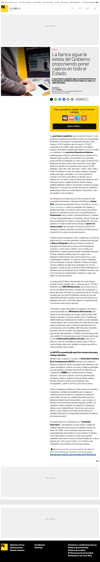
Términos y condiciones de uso (82, 545)
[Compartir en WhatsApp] (55, 99)
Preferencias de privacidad (80, 553)
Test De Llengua (25, 2)
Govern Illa (37, 2)
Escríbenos (40, 545)
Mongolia (64, 2)
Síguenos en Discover (9, 2)
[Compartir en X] (51, 99)
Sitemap (38, 548)
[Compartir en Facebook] (63, 99)
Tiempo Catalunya (89, 2)
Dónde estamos (17, 550)
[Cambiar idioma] (87, 8)
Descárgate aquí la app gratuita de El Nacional (73, 455)
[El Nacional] (4, 8)
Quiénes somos (17, 545)
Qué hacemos (16, 548)
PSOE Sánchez (75, 2)
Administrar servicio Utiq (80, 556)
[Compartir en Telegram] (59, 99)
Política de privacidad (78, 548)
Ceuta (57, 2)
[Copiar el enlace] (72, 99)
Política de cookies (76, 550)
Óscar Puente (48, 2)
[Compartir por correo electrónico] (68, 99)
